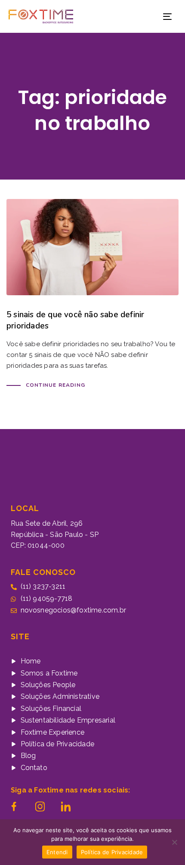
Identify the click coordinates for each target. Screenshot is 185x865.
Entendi (57, 852)
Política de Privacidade (112, 852)
